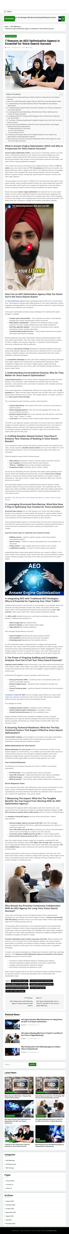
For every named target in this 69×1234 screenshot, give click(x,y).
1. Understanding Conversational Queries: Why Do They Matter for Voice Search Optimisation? (32, 104)
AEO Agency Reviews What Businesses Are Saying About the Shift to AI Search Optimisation (18, 1121)
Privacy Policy (10, 1181)
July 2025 (8, 1220)
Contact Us (9, 1184)
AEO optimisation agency (16, 301)
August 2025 (9, 1216)
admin (9, 47)
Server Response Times (17, 132)
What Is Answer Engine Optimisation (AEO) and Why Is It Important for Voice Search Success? (33, 98)
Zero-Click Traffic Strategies (15, 991)
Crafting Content (11, 1164)
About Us (9, 1188)
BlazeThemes (53, 1230)
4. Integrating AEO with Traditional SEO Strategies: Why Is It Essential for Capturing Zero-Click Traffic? (33, 117)
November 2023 (10, 1223)
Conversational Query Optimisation (41, 981)
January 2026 (10, 1201)
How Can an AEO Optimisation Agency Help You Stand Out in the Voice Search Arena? (34, 101)
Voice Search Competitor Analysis (17, 988)
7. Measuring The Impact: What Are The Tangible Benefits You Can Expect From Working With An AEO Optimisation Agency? (32, 135)
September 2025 (11, 1212)
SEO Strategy (10, 1092)
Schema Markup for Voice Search (16, 984)
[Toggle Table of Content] (60, 94)
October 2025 (10, 1209)
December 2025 (10, 1205)
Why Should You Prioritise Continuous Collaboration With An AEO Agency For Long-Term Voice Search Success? (34, 140)
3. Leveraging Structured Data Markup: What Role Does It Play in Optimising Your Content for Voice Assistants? (32, 113)
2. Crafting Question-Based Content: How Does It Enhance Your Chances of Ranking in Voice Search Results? (34, 109)
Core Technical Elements (17, 130)
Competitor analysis (12, 695)
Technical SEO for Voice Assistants (41, 984)
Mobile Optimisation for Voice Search (20, 128)
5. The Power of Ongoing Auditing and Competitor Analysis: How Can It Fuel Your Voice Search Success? (34, 121)
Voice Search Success (38, 988)
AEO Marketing (11, 36)
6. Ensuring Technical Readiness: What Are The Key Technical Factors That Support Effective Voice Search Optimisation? (33, 125)
